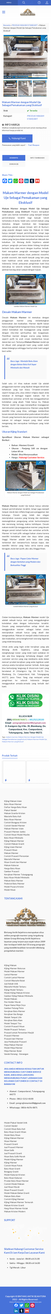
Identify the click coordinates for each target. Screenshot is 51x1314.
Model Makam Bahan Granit (16, 1193)
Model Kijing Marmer (13, 1159)
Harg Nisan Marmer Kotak (16, 1208)
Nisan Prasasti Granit (14, 1190)
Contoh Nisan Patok (13, 1165)
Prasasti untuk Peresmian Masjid (19, 1032)
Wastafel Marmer (12, 859)
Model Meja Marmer (13, 1048)
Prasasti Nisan (10, 850)
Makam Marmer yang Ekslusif (13, 742)
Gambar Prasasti (11, 871)
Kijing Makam (10, 965)
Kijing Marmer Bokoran (14, 968)
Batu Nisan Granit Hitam (15, 1132)
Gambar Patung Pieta (14, 1008)
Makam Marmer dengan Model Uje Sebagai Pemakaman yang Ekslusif (23, 738)
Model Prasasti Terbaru (14, 1029)
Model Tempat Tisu (12, 1023)
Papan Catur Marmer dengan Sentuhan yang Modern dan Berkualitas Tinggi (25, 561)
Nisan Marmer (10, 1141)
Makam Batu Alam (12, 1196)
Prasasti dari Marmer (13, 1038)
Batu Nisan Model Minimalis (16, 877)
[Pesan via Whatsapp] (31, 2)
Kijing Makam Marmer (14, 841)
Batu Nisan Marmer (13, 804)
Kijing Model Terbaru (13, 990)
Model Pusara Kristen (14, 886)
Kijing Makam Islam (13, 801)
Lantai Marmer (10, 974)
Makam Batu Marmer (13, 880)
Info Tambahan (37, 158)
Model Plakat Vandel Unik (15, 1122)
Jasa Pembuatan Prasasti (15, 1041)
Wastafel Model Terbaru (15, 986)
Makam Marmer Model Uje (37, 739)
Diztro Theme (15, 1302)
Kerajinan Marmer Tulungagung (18, 874)
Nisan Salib (9, 1150)
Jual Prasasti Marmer (13, 1147)
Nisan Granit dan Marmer (15, 862)
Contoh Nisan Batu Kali (14, 1129)
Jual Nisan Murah (12, 1187)
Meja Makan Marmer (13, 1045)
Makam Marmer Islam (14, 828)
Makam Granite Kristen (14, 813)
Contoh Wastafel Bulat (14, 980)
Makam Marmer (11, 853)
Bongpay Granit (11, 1171)
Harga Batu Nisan (12, 868)
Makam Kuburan (11, 865)
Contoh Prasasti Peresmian (16, 856)
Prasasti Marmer (11, 1035)
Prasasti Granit (11, 1144)
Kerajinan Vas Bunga (13, 1014)
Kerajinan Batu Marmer (14, 1011)
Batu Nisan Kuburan (13, 1178)
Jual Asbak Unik (11, 983)
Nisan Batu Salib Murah (14, 1156)
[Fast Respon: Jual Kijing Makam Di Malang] (29, 780)
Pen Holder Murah (12, 1002)
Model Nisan (10, 890)
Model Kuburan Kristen (14, 1174)
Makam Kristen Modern (14, 1211)
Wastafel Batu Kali (12, 816)
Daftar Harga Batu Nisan (15, 807)
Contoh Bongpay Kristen (15, 822)
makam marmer (12, 737)
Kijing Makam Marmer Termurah (18, 1202)
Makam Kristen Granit (14, 1205)
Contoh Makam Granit (14, 844)
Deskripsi (14, 158)
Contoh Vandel (10, 1126)
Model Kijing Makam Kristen (17, 993)
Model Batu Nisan (12, 1135)
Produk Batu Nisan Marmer (16, 1181)
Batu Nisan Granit (12, 1168)
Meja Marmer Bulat (13, 1051)
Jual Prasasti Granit (13, 1153)
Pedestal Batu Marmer (14, 883)
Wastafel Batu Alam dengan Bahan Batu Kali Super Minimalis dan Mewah (24, 364)
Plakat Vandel (10, 810)
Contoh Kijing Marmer (14, 1199)
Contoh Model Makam (14, 1184)
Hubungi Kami (18, 138)
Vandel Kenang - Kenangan (16, 1054)
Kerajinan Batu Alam (13, 1020)
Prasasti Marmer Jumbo (14, 831)
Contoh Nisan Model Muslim (17, 834)
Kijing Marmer (10, 1162)
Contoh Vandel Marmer (14, 825)
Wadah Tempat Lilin (13, 1017)
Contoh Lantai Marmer (14, 977)
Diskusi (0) (13, 164)
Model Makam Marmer (14, 971)
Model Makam (10, 999)
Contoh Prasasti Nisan (14, 1026)
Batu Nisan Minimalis (13, 838)
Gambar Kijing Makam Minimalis (18, 996)
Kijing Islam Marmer (13, 847)
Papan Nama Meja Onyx (15, 1005)
